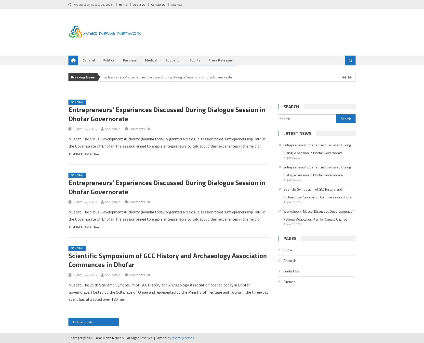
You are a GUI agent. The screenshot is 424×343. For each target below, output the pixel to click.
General (88, 60)
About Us (139, 4)
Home (123, 4)
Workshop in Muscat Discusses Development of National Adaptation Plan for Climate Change (318, 215)
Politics (109, 60)
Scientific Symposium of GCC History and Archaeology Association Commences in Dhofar (167, 260)
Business (130, 60)
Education (173, 60)
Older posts (84, 322)
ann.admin (112, 128)
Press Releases (221, 60)
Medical (151, 60)
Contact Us (158, 4)
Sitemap (176, 4)
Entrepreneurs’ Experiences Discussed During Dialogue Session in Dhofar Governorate (168, 77)
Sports (195, 60)
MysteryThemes (183, 337)
